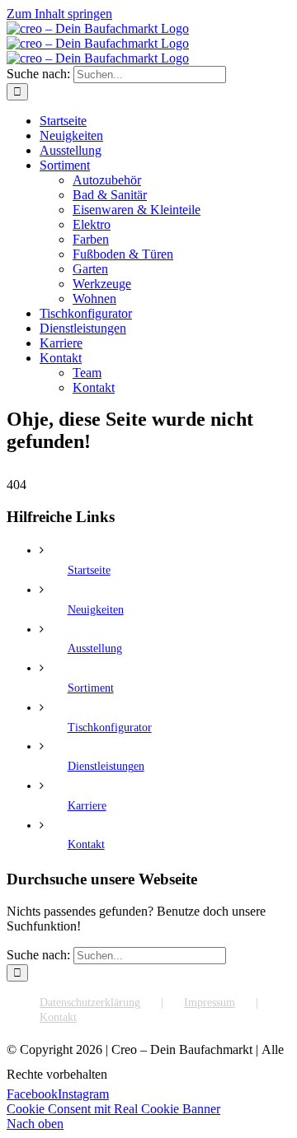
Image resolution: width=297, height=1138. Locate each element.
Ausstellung (95, 648)
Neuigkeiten (96, 610)
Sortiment (91, 688)
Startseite (89, 570)
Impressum (209, 1002)
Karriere (87, 806)
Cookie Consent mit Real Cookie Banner (113, 1109)
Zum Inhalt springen (59, 14)
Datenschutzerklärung (90, 1002)
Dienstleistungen (106, 766)
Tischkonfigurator (110, 727)
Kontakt (86, 844)
